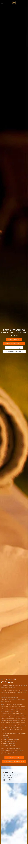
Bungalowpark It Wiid (13, 757)
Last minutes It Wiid (13, 347)
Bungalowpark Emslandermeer (13, 761)
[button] (2, 3)
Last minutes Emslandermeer (13, 351)
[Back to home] (14, 3)
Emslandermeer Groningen (12, 343)
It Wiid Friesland (12, 339)
